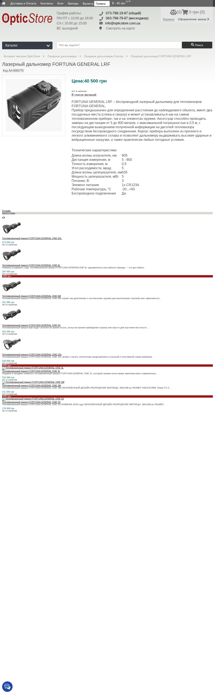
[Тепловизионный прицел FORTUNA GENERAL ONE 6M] (11, 293)
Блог (60, 3)
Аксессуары (8, 213)
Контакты (47, 3)
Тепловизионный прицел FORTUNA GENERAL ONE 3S (31, 402)
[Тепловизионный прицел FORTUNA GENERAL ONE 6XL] (11, 236)
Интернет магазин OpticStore (22, 56)
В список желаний (84, 94)
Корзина (168, 19)
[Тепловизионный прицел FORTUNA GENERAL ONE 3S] (33, 398)
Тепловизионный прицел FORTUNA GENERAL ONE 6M (31, 296)
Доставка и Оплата (23, 3)
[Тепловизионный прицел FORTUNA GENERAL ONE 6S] (11, 323)
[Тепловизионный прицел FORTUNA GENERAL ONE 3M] (33, 382)
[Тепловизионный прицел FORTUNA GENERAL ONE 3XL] (11, 352)
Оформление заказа (192, 19)
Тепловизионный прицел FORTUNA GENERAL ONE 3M (31, 385)
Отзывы (6, 210)
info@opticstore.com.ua (122, 23)
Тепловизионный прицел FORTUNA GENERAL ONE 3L (31, 371)
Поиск (198, 45)
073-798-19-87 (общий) (123, 13)
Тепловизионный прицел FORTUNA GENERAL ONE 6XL (32, 238)
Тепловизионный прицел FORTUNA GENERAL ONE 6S (31, 325)
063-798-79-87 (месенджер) (127, 18)
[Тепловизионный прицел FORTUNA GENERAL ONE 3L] (33, 367)
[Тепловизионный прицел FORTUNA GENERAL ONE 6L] (11, 263)
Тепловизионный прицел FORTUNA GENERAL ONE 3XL (32, 354)
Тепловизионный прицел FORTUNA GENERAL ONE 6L (31, 265)
